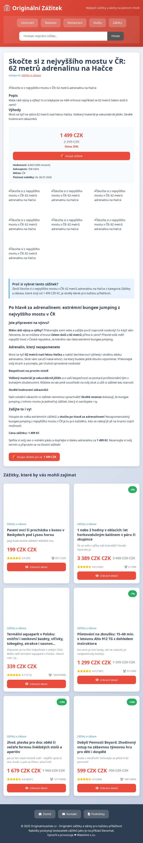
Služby (97, 23)
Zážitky (117, 23)
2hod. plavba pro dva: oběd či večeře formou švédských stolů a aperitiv (34, 747)
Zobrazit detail (38, 567)
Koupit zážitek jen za (36, 457)
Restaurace (74, 23)
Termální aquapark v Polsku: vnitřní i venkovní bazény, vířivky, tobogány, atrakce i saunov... (35, 639)
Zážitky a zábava (31, 75)
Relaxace (51, 23)
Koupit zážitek (73, 156)
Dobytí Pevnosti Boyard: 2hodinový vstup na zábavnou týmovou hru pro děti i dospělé (106, 747)
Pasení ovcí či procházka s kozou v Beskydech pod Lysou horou (35, 532)
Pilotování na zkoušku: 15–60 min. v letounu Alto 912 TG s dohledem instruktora (105, 639)
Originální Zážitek (37, 8)
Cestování (27, 23)
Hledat (115, 36)
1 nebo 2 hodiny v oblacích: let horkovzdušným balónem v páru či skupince (106, 535)
